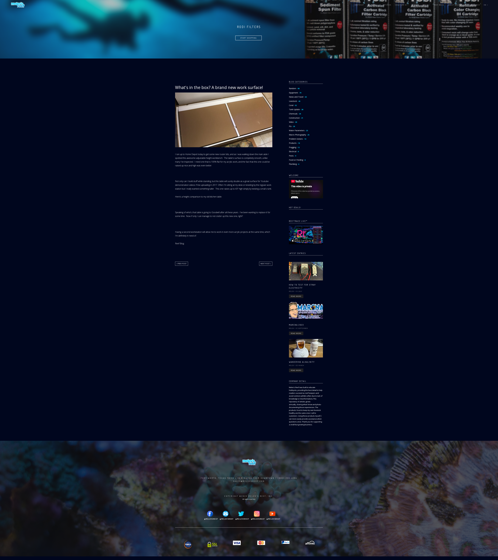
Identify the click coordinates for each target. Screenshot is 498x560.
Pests (292, 155)
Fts (292, 126)
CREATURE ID (401, 5)
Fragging (294, 147)
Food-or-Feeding (297, 160)
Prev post (182, 264)
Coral (293, 105)
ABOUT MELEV (454, 5)
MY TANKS (373, 5)
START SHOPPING (248, 38)
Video (293, 122)
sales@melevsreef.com (249, 481)
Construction (296, 118)
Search (476, 5)
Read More (296, 296)
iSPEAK (416, 5)
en (485, 5)
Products (294, 143)
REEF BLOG (439, 5)
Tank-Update (296, 109)
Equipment (295, 92)
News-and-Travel (298, 97)
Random (294, 88)
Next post (265, 264)
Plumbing (294, 164)
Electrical (294, 151)
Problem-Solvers (297, 139)
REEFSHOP (359, 5)
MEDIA (426, 5)
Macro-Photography (299, 134)
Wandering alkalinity (302, 362)
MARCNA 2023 (296, 325)
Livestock (294, 101)
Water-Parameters (298, 130)
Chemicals (295, 113)
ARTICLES (387, 5)
